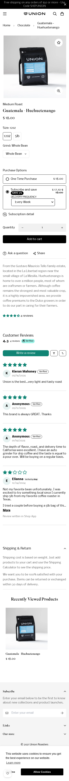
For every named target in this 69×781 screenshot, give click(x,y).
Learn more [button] (13, 762)
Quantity (9, 227)
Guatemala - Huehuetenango (23, 654)
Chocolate (24, 25)
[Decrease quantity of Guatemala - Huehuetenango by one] (22, 228)
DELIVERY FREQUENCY (23, 197)
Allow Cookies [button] (42, 771)
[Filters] (54, 353)
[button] (12, 316)
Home (6, 25)
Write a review (25, 353)
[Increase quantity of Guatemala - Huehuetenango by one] (62, 228)
